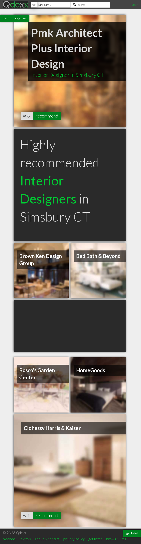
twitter (26, 539)
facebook (10, 539)
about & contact (47, 539)
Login (134, 4)
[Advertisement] (70, 326)
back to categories (14, 18)
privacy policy (74, 539)
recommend (47, 115)
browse (112, 539)
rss (123, 539)
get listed (95, 539)
